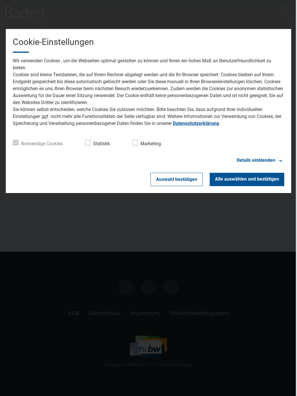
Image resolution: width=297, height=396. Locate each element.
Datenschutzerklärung (196, 123)
